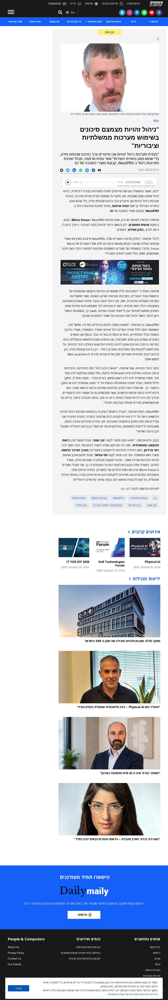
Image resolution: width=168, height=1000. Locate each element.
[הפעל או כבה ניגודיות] (67, 12)
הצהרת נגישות (152, 970)
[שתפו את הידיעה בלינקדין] (75, 170)
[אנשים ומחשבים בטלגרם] (122, 12)
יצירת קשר (154, 947)
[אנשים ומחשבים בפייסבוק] (159, 12)
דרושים (156, 953)
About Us (13, 947)
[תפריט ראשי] (11, 12)
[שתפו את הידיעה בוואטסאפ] (82, 170)
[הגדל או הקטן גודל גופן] (72, 12)
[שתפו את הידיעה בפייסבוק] (95, 170)
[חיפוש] (59, 12)
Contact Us (14, 958)
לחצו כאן (126, 489)
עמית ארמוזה (78, 498)
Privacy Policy (16, 953)
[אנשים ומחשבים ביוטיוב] (151, 12)
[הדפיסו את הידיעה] (101, 170)
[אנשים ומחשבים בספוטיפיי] (144, 12)
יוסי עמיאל (81, 505)
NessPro (118, 498)
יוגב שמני (152, 505)
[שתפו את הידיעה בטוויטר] (69, 170)
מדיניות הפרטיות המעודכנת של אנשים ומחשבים (133, 994)
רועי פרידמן (134, 505)
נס (155, 498)
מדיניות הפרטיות (151, 976)
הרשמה (82, 915)
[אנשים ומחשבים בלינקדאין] (137, 12)
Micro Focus (99, 498)
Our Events (14, 964)
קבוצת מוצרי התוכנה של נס (107, 505)
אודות (157, 958)
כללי (156, 121)
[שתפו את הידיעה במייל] (63, 170)
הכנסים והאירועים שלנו (88, 947)
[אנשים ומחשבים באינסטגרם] (129, 12)
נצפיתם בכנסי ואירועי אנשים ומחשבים (80, 953)
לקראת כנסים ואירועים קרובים (84, 958)
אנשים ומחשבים (138, 498)
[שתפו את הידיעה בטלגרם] (88, 170)
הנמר (157, 964)
